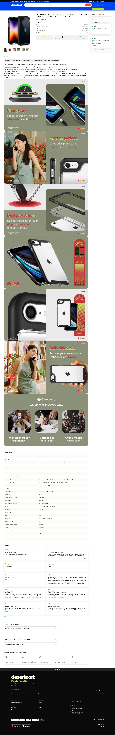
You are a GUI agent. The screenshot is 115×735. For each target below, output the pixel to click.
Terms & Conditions (98, 719)
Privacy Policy (99, 722)
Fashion (36, 9)
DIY (41, 9)
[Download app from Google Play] (16, 725)
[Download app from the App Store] (26, 725)
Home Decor (20, 9)
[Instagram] (96, 690)
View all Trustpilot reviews (101, 49)
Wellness (13, 9)
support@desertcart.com (78, 708)
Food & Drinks (29, 9)
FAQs (102, 727)
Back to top (57, 669)
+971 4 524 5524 (76, 713)
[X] (99, 690)
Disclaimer (100, 724)
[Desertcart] (16, 5)
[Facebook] (102, 690)
